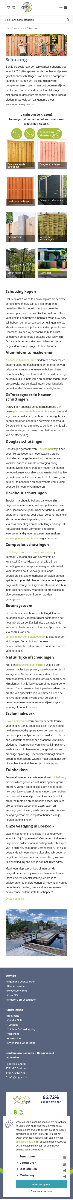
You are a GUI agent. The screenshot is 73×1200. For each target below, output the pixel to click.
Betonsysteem (15, 237)
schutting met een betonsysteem (25, 636)
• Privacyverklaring (17, 990)
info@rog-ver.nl (18, 1077)
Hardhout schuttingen (19, 201)
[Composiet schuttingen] (52, 190)
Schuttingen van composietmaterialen (28, 552)
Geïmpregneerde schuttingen (16, 165)
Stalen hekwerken (17, 721)
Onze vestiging (15, 898)
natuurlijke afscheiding (29, 664)
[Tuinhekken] (52, 263)
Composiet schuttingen (51, 200)
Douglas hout (45, 448)
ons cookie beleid (25, 1141)
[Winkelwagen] (13, 7)
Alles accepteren (41, 1184)
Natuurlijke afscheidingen (46, 238)
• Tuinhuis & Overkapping (21, 1029)
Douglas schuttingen (49, 164)
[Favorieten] (8, 7)
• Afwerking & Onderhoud (20, 1042)
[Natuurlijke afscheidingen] (52, 227)
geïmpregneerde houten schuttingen (34, 411)
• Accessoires (13, 1038)
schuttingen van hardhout (21, 538)
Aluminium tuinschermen (21, 360)
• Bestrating (12, 1015)
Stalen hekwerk (15, 273)
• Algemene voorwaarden (20, 981)
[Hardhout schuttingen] (20, 190)
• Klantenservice (15, 986)
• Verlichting (12, 1033)
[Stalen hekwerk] (20, 263)
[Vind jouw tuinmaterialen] (68, 19)
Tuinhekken (45, 273)
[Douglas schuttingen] (52, 154)
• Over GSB (12, 995)
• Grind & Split (14, 1020)
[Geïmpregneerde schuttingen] (20, 154)
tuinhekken (58, 777)
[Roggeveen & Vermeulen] (26, 7)
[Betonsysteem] (20, 227)
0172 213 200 (16, 1072)
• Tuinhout (12, 1024)
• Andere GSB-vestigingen (21, 999)
